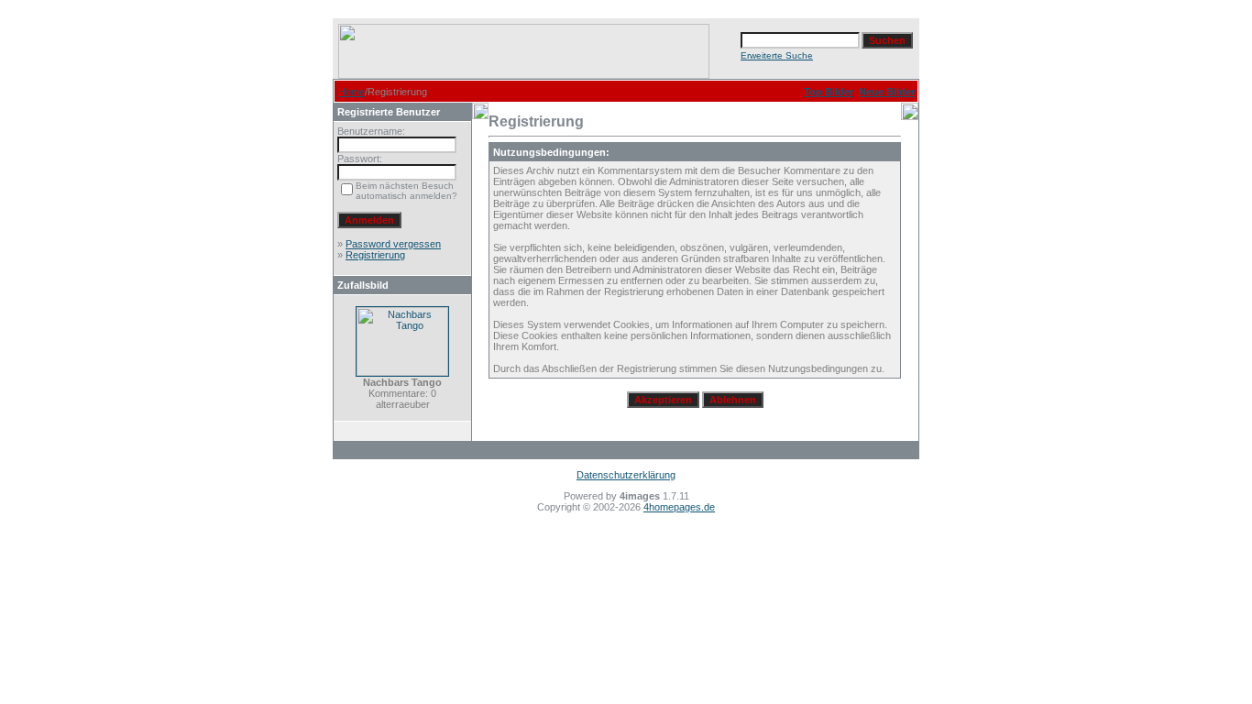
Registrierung (375, 254)
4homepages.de (679, 506)
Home (351, 91)
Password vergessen (393, 243)
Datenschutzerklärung (626, 474)
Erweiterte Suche (777, 55)
